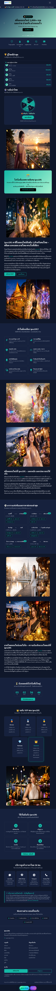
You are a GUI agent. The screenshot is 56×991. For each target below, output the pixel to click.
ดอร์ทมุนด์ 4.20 (34, 535)
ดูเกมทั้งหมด (21, 274)
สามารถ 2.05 (17, 546)
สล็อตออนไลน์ (7, 948)
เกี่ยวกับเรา (31, 945)
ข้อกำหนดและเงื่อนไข (33, 948)
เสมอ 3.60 (41, 532)
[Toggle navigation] (50, 2)
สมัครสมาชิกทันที (24, 988)
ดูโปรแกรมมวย (28, 29)
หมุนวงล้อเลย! (28, 117)
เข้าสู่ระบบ (40, 971)
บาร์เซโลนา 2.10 (34, 518)
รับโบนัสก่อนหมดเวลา (28, 699)
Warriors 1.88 (42, 546)
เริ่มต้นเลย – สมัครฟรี (28, 854)
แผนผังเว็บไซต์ (32, 957)
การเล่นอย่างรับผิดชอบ (33, 952)
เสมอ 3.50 (17, 532)
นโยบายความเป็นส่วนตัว (32, 900)
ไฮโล (5, 957)
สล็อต (5, 950)
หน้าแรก (6, 945)
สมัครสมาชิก (16, 970)
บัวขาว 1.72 (9, 546)
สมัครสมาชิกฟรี (9, 274)
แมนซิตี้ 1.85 (9, 518)
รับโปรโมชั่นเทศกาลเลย (28, 189)
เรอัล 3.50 (33, 521)
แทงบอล (6, 955)
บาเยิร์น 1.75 (33, 532)
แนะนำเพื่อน (7, 952)
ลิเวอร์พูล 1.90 (10, 532)
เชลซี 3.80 (9, 535)
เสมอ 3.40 (17, 518)
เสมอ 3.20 (43, 518)
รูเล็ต (5, 962)
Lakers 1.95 (33, 546)
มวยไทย (6, 960)
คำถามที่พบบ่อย (32, 955)
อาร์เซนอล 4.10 (10, 521)
